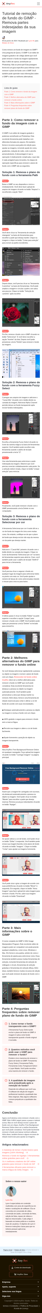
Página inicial (7, 1250)
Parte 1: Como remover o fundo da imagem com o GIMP (20, 93)
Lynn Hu (32, 41)
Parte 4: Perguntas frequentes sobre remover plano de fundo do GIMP (18, 107)
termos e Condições (10, 1306)
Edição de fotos (8, 43)
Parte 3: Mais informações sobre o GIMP (19, 103)
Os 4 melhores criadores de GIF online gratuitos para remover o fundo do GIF (18, 1162)
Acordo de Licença (21, 1308)
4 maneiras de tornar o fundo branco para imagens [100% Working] (20, 1151)
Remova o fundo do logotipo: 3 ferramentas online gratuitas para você (20, 1157)
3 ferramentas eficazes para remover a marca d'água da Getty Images (18, 1168)
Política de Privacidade (29, 1306)
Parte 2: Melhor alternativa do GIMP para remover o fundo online (19, 98)
